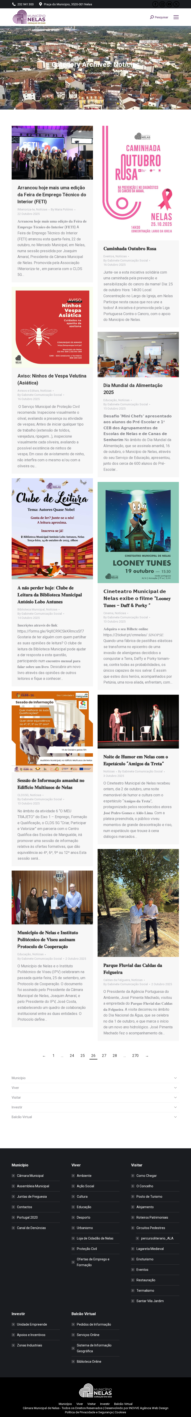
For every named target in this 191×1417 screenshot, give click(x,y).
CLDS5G (23, 795)
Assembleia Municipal (33, 1186)
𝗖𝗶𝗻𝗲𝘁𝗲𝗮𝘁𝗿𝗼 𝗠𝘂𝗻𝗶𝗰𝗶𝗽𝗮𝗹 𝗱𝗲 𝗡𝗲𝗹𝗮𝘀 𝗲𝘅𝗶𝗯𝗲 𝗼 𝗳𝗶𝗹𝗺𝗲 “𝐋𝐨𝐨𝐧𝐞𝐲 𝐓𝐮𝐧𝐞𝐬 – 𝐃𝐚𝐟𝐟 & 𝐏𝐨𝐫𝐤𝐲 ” (137, 598)
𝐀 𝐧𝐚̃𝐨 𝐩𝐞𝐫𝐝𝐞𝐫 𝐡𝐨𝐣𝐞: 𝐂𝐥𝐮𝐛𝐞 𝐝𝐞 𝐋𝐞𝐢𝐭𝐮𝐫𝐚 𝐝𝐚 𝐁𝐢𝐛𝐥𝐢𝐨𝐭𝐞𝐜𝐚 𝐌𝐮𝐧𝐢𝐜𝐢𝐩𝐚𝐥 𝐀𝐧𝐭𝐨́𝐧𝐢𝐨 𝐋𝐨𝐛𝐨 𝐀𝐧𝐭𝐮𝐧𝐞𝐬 (49, 594)
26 (93, 1055)
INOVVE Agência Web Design (148, 1408)
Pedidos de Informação (94, 1324)
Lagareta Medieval (150, 1249)
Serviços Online (88, 1335)
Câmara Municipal (30, 1176)
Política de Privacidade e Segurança (89, 1412)
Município (19, 1078)
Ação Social (85, 1186)
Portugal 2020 (27, 1217)
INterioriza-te (26, 209)
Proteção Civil (87, 1249)
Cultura (82, 1196)
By (62, 209)
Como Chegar (146, 1176)
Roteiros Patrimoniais (152, 1217)
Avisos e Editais (28, 390)
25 (83, 1055)
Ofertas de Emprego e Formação (93, 1262)
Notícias (41, 209)
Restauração (145, 1280)
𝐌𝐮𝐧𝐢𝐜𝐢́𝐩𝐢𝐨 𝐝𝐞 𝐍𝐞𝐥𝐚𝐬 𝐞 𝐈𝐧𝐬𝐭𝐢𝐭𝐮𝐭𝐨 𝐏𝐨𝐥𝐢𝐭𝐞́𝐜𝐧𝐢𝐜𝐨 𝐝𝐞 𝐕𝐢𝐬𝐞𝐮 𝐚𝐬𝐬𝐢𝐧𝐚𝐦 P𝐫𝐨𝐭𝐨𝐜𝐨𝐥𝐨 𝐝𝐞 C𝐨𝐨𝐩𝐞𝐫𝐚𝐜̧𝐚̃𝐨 (47, 939)
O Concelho (144, 1186)
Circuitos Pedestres (150, 1228)
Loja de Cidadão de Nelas (95, 1238)
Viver (15, 1088)
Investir (17, 1107)
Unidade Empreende (32, 1324)
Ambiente (84, 1176)
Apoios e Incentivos (31, 1335)
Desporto (83, 1217)
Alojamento (145, 1207)
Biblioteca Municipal (31, 609)
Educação (110, 400)
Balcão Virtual (22, 1117)
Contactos (24, 1207)
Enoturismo (144, 1259)
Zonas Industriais (29, 1345)
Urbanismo (85, 1228)
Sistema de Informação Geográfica (94, 1348)
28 (115, 1055)
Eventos (108, 256)
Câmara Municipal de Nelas (41, 1408)
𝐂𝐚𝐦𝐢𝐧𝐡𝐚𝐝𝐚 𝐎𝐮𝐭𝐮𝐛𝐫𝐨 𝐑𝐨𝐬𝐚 (129, 248)
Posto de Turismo (149, 1196)
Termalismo (145, 1290)
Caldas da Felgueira (116, 980)
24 (72, 1055)
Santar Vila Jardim (150, 1301)
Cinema (108, 613)
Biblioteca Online (89, 1361)
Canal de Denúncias (31, 1228)
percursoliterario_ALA (157, 1238)
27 (104, 1055)
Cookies (120, 1412)
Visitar (16, 1097)
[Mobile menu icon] (176, 17)
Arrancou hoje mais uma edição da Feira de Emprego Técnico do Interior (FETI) (51, 194)
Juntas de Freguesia (32, 1196)
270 (135, 1055)
